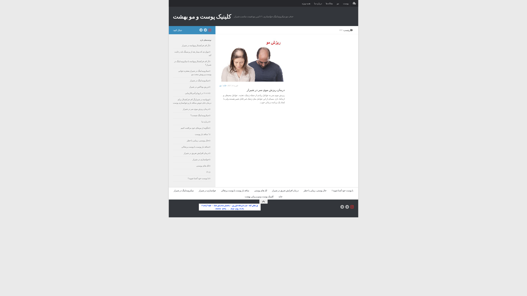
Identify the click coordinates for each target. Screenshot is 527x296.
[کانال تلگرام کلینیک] (205, 30)
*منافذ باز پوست (202, 134)
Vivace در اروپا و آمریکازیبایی (197, 93)
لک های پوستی (202, 165)
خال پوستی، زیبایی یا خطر (198, 140)
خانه (225, 85)
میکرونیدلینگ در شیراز (199, 80)
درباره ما (318, 3)
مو (338, 3)
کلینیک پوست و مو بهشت (202, 16)
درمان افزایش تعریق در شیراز (196, 153)
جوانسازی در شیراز (201, 159)
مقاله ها (329, 3)
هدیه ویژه (306, 3)
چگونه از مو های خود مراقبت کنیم (195, 128)
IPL (207, 172)
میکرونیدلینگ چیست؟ (199, 115)
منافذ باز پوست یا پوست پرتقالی (195, 147)
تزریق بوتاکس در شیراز (199, 87)
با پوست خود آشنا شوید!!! (198, 178)
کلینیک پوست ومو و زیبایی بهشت (259, 196)
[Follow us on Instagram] (209, 30)
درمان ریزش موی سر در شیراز (266, 90)
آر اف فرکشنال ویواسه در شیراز (195, 45)
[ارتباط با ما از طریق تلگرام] (201, 30)
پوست (346, 3)
